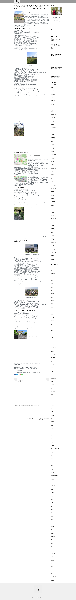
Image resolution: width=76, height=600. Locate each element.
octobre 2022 (53, 100)
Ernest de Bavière (53, 375)
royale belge (53, 526)
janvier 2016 (52, 198)
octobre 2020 (53, 128)
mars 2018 (52, 164)
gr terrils (47, 5)
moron (52, 465)
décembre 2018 (53, 154)
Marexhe (52, 451)
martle (52, 452)
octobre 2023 (53, 87)
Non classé (52, 478)
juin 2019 (52, 145)
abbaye (52, 269)
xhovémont (52, 580)
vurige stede (53, 573)
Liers (51, 435)
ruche (52, 529)
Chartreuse (52, 320)
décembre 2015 (53, 199)
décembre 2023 (53, 84)
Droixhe (52, 368)
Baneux (52, 287)
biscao (52, 296)
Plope (52, 496)
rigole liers (52, 519)
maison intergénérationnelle (55, 448)
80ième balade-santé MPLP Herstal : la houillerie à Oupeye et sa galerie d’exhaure (56, 39)
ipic (51, 422)
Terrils (52, 550)
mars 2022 (52, 110)
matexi (52, 455)
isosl (52, 424)
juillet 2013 (52, 236)
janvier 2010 (52, 255)
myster (52, 469)
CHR (51, 327)
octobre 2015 (53, 202)
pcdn (52, 489)
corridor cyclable (53, 347)
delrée (52, 361)
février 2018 (52, 165)
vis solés (40, 6)
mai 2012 (52, 245)
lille (51, 438)
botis (33, 5)
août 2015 (52, 205)
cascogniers (53, 313)
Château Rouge (53, 321)
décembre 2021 (53, 114)
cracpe (52, 350)
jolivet (52, 425)
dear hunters (53, 357)
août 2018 (52, 158)
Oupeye (52, 482)
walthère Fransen (53, 576)
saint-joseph (53, 533)
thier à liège (33, 6)
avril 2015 (52, 208)
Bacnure (27, 5)
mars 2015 (52, 209)
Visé (51, 570)
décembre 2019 (53, 138)
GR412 (52, 398)
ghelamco (52, 395)
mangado (52, 449)
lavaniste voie (18, 6)
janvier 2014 (53, 228)
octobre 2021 (53, 117)
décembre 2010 (53, 252)
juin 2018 (52, 161)
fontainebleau (53, 391)
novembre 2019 (53, 140)
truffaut (52, 560)
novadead (52, 479)
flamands (52, 385)
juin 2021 (52, 120)
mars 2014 (52, 225)
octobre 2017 (53, 171)
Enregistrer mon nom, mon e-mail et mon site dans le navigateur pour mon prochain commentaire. (28, 405)
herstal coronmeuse (54, 414)
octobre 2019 (53, 141)
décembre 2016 (53, 184)
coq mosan (52, 344)
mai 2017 (52, 177)
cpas (52, 348)
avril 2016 (52, 194)
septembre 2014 (53, 218)
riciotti (52, 516)
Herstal (52, 412)
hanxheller (52, 405)
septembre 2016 (53, 188)
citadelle (52, 333)
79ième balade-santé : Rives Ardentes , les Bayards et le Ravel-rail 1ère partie (56, 45)
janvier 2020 (53, 137)
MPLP (51, 466)
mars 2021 (52, 123)
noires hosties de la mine (54, 475)
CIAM (52, 330)
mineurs (52, 459)
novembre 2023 (53, 86)
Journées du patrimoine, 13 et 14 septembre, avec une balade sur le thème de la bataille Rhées (31, 417)
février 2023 (53, 94)
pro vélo (52, 502)
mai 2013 (52, 239)
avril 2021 (52, 121)
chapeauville (36, 5)
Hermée (52, 411)
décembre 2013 (53, 229)
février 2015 (52, 211)
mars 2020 (52, 134)
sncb (52, 543)
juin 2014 (52, 221)
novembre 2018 (53, 155)
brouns (52, 307)
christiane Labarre (54, 67)
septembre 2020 (53, 130)
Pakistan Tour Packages (54, 58)
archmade (52, 277)
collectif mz (53, 341)
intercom (52, 421)
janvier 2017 (52, 182)
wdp (51, 577)
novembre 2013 (53, 231)
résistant (52, 513)
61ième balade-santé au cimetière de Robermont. (55, 77)
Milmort (52, 458)
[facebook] (15, 374)
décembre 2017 (53, 168)
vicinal (52, 569)
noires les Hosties (53, 476)
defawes (52, 358)
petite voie (52, 492)
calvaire (52, 310)
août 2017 (52, 174)
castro (52, 314)
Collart (52, 340)
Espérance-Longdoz (53, 378)
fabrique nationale (53, 384)
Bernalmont (30, 5)
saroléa (52, 540)
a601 (51, 266)
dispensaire (52, 364)
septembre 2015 (53, 204)
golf (44, 5)
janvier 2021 (52, 124)
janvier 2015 (52, 212)
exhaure (52, 381)
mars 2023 (52, 93)
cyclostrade (53, 354)
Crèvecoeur (52, 351)
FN (51, 388)
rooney (52, 523)
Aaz (51, 267)
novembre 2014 (53, 215)
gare (52, 394)
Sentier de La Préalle (37, 155)
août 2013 (52, 235)
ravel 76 (52, 509)
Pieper (52, 495)
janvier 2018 (52, 167)
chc (51, 324)
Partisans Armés (53, 485)
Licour (52, 432)
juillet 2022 (52, 104)
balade (52, 284)
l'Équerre (52, 428)
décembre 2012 (53, 242)
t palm (30, 6)
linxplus (52, 441)
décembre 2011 (53, 249)
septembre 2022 (53, 101)
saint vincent (53, 532)
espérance (52, 377)
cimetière (52, 331)
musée (52, 468)
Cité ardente (52, 334)
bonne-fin (52, 300)
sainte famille (53, 536)
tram (52, 556)
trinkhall (52, 559)
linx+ (52, 439)
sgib (51, 542)
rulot (52, 530)
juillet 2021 (52, 118)
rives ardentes (53, 522)
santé (52, 539)
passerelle (52, 486)
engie (52, 374)
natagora (52, 472)
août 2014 (52, 219)
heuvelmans (52, 415)
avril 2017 (52, 178)
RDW (51, 512)
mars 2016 (52, 195)
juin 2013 (52, 238)
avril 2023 (52, 91)
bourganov (52, 303)
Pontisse (52, 499)
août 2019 (52, 144)
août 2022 (52, 103)
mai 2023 (52, 90)
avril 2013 (52, 241)
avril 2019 (52, 148)
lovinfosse (52, 442)
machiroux (52, 445)
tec (51, 549)
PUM (51, 505)
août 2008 (52, 259)
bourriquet (52, 304)
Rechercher (52, 29)
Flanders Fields (53, 387)
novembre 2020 (53, 127)
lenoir (52, 431)
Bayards (52, 290)
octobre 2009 (53, 256)
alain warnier (53, 273)
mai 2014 (52, 222)
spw (51, 546)
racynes (52, 506)
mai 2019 (52, 147)
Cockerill (52, 337)
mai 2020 (52, 131)
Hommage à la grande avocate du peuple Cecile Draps (56, 68)
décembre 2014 (53, 214)
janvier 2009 (53, 258)
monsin (52, 462)
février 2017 (52, 181)
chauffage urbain (53, 323)
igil (51, 418)
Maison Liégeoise (22, 6)
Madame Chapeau (54, 76)
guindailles (52, 404)
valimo (52, 566)
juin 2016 (52, 191)
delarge (52, 360)
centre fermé (53, 317)
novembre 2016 (53, 185)
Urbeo (52, 563)
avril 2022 (52, 108)
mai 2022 (52, 107)
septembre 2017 (53, 172)
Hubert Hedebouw (18, 5)
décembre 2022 (53, 97)
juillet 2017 (52, 175)
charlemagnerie (41, 5)
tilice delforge (53, 553)
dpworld (52, 367)
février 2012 (52, 246)
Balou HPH (52, 64)
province (52, 503)
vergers (52, 567)
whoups (52, 579)
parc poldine (27, 6)
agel (51, 270)
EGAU (52, 371)
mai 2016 (52, 192)
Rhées (52, 515)
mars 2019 (52, 150)
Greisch (52, 401)
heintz (52, 408)
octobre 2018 (53, 157)
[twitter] (17, 374)
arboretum (52, 276)
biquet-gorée (53, 294)
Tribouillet (37, 6)
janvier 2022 (53, 113)
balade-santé (53, 286)
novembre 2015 (53, 201)
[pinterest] (20, 374)
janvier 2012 (52, 248)
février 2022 (53, 111)
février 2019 (52, 151)
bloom (52, 297)
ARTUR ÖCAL (52, 280)
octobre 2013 (53, 232)
